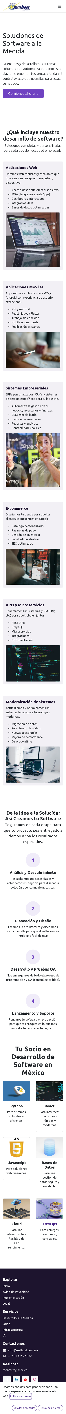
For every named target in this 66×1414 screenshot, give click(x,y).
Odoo (6, 1324)
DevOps (49, 1224)
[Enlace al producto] (16, 1091)
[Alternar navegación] (59, 6)
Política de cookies (20, 1396)
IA (4, 1335)
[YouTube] (25, 1379)
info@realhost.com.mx (23, 1350)
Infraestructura (13, 1329)
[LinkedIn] (16, 1379)
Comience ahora (22, 93)
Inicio (6, 1286)
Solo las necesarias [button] (24, 1408)
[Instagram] (34, 1379)
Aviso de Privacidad (16, 1291)
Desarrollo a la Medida (18, 1318)
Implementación (13, 1297)
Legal (6, 1303)
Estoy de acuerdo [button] (50, 1408)
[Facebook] (7, 1379)
